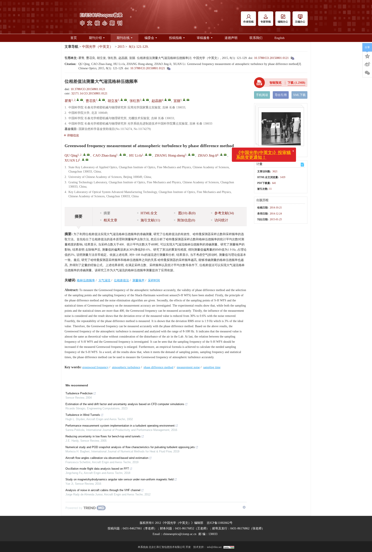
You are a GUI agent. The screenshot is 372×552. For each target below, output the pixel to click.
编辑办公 (283, 21)
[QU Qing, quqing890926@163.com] (84, 154)
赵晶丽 (157, 101)
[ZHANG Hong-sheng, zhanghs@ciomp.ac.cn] (189, 154)
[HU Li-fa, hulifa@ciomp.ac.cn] (146, 154)
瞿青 (68, 101)
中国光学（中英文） (97, 46)
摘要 (107, 213)
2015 (121, 46)
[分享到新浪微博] (367, 64)
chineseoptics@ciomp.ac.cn (179, 534)
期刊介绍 (95, 38)
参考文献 (224, 213)
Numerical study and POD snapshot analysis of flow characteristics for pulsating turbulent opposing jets (130, 447)
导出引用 (281, 95)
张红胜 (135, 101)
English (279, 38)
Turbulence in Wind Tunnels (82, 414)
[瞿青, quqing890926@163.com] (78, 99)
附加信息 (186, 220)
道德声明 (231, 38)
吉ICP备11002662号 (219, 522)
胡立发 (113, 101)
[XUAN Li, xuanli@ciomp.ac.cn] (83, 159)
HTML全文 (149, 213)
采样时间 (154, 280)
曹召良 (91, 101)
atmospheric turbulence (126, 367)
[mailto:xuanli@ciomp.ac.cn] (187, 100)
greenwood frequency (95, 367)
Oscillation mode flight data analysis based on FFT (97, 468)
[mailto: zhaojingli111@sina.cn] (225, 155)
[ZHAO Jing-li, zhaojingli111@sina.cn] (221, 154)
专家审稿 (265, 21)
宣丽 (177, 101)
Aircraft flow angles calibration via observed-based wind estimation (106, 457)
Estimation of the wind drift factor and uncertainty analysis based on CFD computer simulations (124, 404)
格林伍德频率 (86, 280)
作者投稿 (248, 21)
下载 (296, 82)
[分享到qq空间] (367, 56)
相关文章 (110, 220)
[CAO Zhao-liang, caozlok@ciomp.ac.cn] (120, 154)
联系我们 (256, 38)
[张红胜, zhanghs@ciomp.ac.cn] (144, 99)
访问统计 (221, 220)
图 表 (186, 213)
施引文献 (150, 220)
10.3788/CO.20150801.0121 (271, 58)
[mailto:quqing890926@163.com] (81, 100)
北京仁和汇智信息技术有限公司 (167, 547)
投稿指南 (175, 38)
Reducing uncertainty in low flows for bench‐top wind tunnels (103, 436)
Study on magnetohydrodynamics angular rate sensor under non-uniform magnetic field (119, 479)
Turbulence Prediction (79, 393)
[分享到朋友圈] (367, 73)
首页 (73, 38)
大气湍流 (104, 280)
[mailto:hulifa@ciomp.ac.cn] (125, 100)
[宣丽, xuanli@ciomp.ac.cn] (184, 99)
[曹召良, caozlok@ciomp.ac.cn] (100, 99)
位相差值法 (121, 280)
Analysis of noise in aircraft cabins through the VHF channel (102, 490)
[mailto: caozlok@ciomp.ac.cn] (124, 155)
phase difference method (158, 367)
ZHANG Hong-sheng (170, 155)
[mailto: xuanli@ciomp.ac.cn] (86, 160)
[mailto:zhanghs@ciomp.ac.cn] (147, 100)
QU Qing (71, 155)
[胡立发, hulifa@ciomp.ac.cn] (122, 99)
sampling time (211, 367)
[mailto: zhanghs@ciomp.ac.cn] (193, 155)
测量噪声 (138, 280)
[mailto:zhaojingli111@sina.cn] (169, 100)
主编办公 (300, 21)
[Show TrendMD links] (244, 507)
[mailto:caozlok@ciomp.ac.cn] (103, 100)
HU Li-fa (135, 155)
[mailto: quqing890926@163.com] (88, 155)
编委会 (149, 38)
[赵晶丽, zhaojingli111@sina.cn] (165, 99)
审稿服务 (203, 38)
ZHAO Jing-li (207, 155)
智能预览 (276, 82)
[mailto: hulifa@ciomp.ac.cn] (150, 155)
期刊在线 (123, 38)
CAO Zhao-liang (104, 155)
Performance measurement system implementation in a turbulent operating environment (120, 425)
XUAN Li (72, 160)
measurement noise (188, 367)
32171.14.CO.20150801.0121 (89, 93)
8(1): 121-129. (139, 46)
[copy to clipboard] (168, 68)
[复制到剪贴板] (292, 58)
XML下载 (299, 95)
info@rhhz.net (214, 547)
